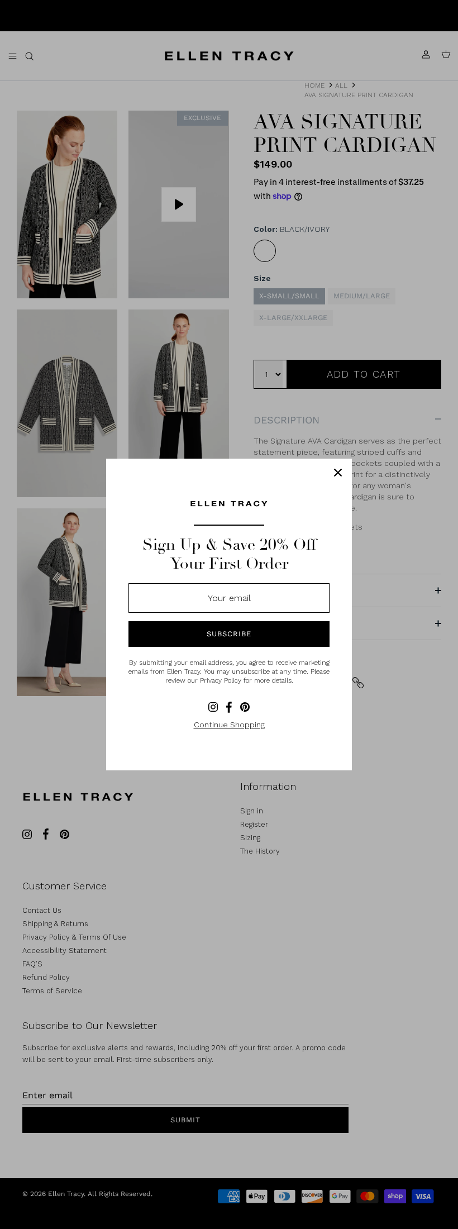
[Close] (338, 472)
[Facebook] (229, 707)
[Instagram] (213, 707)
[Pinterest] (245, 707)
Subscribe (229, 634)
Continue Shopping (229, 724)
